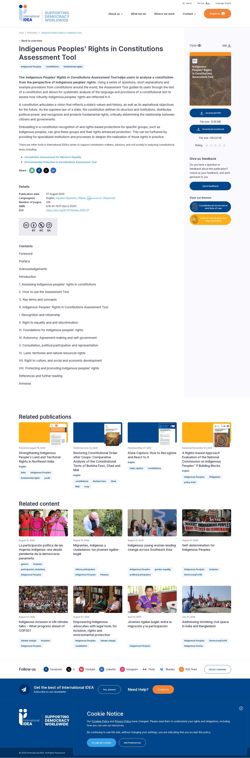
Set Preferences (132, 742)
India (23, 472)
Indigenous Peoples (31, 66)
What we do (138, 14)
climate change (28, 640)
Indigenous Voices (193, 646)
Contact (188, 14)
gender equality (163, 569)
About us (114, 14)
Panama (104, 574)
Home (21, 33)
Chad (113, 481)
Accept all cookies (101, 742)
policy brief (190, 482)
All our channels (217, 669)
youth (47, 478)
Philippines (214, 477)
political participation (140, 574)
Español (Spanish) (66, 198)
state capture (136, 468)
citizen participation (85, 569)
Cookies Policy (100, 721)
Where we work (164, 14)
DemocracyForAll (193, 574)
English (22, 466)
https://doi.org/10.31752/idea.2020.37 (67, 210)
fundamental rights (73, 66)
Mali (77, 486)
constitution (81, 646)
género (24, 564)
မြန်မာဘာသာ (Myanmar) (101, 198)
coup (86, 486)
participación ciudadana (33, 569)
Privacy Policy (123, 721)
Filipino (82, 198)
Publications (32, 33)
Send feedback (210, 186)
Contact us (163, 689)
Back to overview (31, 40)
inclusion (37, 564)
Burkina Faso (99, 481)
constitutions (52, 66)
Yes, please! (109, 689)
